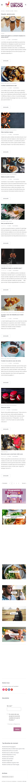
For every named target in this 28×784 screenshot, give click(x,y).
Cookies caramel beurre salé (9, 85)
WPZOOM (24, 781)
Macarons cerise (5, 407)
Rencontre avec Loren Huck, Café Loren (12, 454)
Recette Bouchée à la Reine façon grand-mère (13, 748)
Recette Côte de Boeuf (7, 758)
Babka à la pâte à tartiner (8, 177)
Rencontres (4, 452)
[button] (2, 4)
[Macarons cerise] (13, 388)
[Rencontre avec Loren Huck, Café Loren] (13, 435)
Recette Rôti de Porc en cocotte (10, 750)
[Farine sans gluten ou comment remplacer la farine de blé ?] (13, 17)
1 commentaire (15, 318)
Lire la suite (5, 60)
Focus (2, 33)
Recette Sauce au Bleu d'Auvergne (10, 752)
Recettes (3, 83)
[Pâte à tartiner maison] (13, 113)
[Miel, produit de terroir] (13, 204)
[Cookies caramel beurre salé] (13, 67)
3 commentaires (15, 270)
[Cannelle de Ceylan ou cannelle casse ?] (13, 249)
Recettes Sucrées (11, 83)
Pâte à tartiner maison (7, 132)
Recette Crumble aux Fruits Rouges (10, 764)
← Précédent (4, 483)
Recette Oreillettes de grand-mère (10, 762)
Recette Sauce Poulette (8, 756)
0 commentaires (16, 87)
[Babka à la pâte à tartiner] (13, 158)
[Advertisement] (14, 544)
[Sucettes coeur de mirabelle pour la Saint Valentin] (13, 296)
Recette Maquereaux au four (9, 754)
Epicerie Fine (4, 221)
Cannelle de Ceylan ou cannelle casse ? (11, 268)
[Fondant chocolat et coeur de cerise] (13, 342)
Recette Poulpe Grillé (7, 760)
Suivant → (24, 483)
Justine (9, 39)
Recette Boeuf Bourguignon (9, 746)
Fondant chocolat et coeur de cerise (11, 361)
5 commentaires (14, 39)
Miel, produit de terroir (7, 223)
